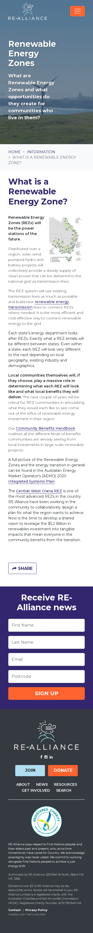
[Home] (27, 11)
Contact (14, 910)
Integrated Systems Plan (31, 481)
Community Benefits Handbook (45, 428)
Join (30, 770)
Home (14, 152)
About (23, 784)
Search (63, 790)
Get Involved (36, 790)
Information (41, 152)
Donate (63, 770)
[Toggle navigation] (77, 11)
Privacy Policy (36, 910)
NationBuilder (36, 914)
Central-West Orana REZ (39, 491)
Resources (65, 784)
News (42, 784)
